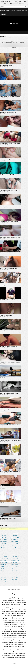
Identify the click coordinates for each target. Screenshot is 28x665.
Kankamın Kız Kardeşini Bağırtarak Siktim (8, 346)
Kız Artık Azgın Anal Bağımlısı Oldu (7, 159)
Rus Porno (3, 572)
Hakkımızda (13, 589)
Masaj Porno (3, 564)
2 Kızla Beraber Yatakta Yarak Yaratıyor (8, 112)
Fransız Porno (15, 543)
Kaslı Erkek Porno (15, 556)
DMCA (8, 589)
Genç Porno (14, 545)
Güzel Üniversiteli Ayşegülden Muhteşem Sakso (9, 174)
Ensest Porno (15, 541)
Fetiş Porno (3, 543)
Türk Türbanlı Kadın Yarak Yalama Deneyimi (8, 190)
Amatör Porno (15, 533)
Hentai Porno (14, 549)
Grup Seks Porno (4, 547)
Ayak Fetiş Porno (15, 537)
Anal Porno (3, 535)
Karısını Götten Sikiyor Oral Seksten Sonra (8, 268)
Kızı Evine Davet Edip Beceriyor (6, 377)
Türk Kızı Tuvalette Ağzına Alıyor (6, 409)
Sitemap (14, 663)
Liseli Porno (14, 562)
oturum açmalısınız (14, 528)
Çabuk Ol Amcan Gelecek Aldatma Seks (8, 299)
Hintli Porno (3, 552)
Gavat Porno (3, 545)
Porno (13, 568)
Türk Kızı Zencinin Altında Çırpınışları (7, 284)
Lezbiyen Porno (4, 562)
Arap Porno (14, 535)
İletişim (18, 589)
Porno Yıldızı (3, 570)
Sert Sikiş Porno (15, 572)
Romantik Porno (15, 570)
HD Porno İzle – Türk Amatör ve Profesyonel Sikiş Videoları (13, 2)
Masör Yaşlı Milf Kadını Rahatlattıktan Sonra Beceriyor (10, 487)
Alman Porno (3, 533)
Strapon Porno (4, 575)
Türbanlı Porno (15, 575)
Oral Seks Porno (15, 566)
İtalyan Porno (3, 554)
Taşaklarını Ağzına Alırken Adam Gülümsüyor (9, 221)
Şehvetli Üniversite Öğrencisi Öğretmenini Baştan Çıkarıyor (11, 502)
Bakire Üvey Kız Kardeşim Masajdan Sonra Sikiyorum (10, 471)
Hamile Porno (15, 547)
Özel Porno (3, 568)
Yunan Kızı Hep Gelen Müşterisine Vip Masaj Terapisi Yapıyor (12, 440)
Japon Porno (14, 554)
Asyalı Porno (3, 537)
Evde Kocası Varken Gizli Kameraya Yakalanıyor (9, 393)
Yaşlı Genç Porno (15, 579)
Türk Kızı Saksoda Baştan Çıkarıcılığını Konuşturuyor (10, 362)
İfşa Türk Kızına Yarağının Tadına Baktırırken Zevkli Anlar (11, 237)
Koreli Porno (3, 560)
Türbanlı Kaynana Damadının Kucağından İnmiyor (10, 424)
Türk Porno (3, 577)
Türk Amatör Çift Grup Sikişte (6, 315)
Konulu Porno (15, 558)
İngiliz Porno (14, 552)
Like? (4, 14)
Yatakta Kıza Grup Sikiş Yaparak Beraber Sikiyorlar (10, 96)
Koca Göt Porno (4, 558)
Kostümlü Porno (15, 560)
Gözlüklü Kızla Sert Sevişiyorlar (6, 127)
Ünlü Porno (3, 579)
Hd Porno (3, 549)
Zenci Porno (3, 581)
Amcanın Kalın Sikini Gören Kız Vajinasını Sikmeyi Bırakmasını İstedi (13, 143)
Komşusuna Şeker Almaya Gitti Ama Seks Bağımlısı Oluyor (11, 455)
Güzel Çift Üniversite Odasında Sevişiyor (8, 518)
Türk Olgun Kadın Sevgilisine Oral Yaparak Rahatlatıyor (11, 252)
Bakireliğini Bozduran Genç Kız (6, 65)
